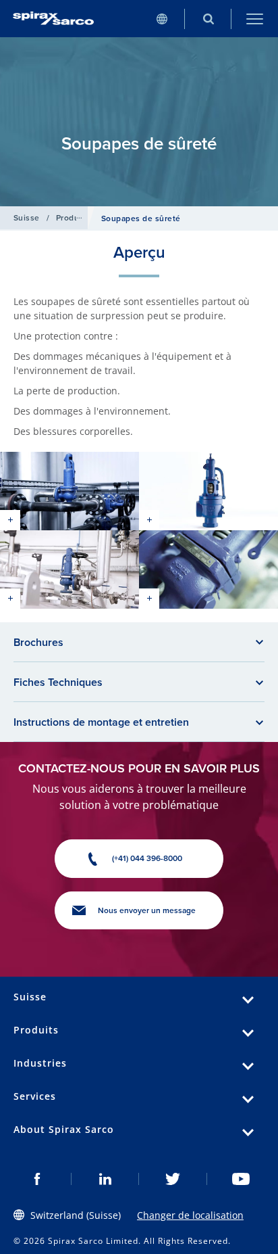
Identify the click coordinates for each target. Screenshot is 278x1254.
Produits (72, 218)
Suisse (26, 218)
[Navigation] (254, 18)
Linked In (106, 1179)
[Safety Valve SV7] (208, 491)
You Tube (241, 1179)
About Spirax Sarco (63, 1129)
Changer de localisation (190, 1215)
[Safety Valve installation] (69, 491)
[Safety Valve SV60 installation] (69, 569)
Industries (40, 1062)
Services (34, 1096)
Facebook (37, 1179)
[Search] (208, 18)
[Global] (161, 18)
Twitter (173, 1179)
